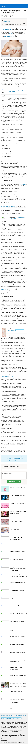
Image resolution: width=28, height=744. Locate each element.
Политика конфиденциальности (8, 718)
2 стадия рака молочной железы (17, 590)
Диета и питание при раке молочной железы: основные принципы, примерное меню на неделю (18, 537)
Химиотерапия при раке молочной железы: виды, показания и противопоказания (17, 701)
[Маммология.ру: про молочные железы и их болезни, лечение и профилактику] (6, 2)
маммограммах (23, 184)
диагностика (7, 36)
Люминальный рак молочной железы (18, 487)
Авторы (12, 715)
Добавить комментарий (14, 481)
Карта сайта (19, 718)
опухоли (11, 33)
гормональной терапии (6, 322)
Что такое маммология (20, 715)
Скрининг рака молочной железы (17, 644)
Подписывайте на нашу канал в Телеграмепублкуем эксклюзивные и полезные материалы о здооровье (16, 458)
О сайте (8, 715)
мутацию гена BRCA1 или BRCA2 (8, 206)
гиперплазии (4, 289)
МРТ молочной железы (7, 376)
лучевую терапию (15, 299)
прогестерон (21, 248)
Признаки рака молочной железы (17, 652)
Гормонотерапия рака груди (16, 691)
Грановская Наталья (6, 21)
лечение (13, 36)
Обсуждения (4, 716)
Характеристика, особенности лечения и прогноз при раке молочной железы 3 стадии (18, 576)
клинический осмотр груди (8, 378)
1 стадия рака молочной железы (17, 598)
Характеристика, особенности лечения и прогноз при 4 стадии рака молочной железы (18, 568)
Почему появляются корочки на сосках (16, 329)
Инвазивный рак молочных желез (17, 559)
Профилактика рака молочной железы (18, 543)
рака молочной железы (6, 29)
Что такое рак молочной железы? (17, 636)
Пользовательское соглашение (14, 716)
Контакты (3, 715)
